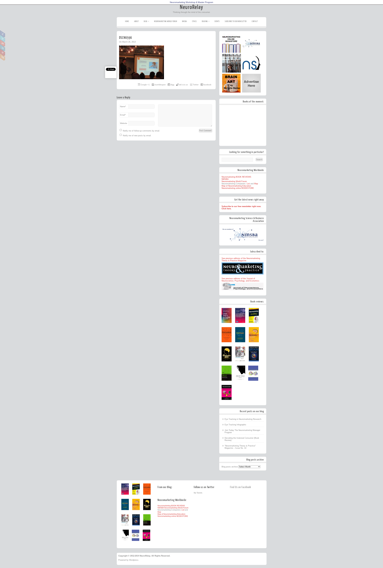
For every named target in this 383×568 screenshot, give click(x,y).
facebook (207, 85)
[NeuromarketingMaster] (231, 72)
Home (127, 21)
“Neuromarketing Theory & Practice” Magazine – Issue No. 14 (240, 447)
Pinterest (2, 52)
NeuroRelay (191, 7)
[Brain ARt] (231, 92)
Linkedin (2, 48)
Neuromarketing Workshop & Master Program (191, 2)
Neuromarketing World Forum (165, 21)
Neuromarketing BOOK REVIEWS (236, 177)
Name (123, 106)
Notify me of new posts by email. (137, 135)
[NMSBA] (251, 52)
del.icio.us (183, 85)
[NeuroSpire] (251, 72)
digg (172, 85)
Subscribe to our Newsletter (236, 21)
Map (256, 183)
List (248, 183)
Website (123, 123)
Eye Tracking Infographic (235, 425)
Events (217, 21)
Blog (145, 21)
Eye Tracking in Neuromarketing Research (243, 419)
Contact (255, 21)
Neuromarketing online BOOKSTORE (238, 188)
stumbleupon (160, 85)
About (136, 21)
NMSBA (184, 21)
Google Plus (2, 43)
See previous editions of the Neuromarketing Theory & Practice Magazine (241, 259)
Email (123, 115)
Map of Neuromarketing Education (236, 186)
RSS (2, 57)
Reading (205, 21)
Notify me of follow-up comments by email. (141, 131)
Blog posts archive (230, 467)
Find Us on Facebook (240, 487)
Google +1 (145, 85)
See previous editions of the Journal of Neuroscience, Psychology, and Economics (240, 279)
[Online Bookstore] (231, 52)
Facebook (2, 34)
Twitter (2, 38)
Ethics (194, 21)
